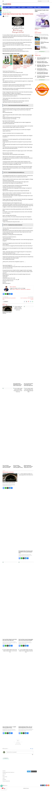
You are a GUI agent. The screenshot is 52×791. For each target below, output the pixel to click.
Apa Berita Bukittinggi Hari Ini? (45, 43)
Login (32, 748)
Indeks (4, 778)
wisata (19, 7)
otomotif (23, 7)
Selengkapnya (41, 51)
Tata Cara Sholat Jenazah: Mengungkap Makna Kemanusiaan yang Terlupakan (7, 466)
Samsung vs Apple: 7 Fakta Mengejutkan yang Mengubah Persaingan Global (42, 62)
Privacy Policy (5, 776)
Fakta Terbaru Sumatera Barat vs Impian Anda (44, 47)
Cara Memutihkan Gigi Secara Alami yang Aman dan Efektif (42, 73)
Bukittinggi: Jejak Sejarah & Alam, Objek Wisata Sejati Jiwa (43, 66)
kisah (5, 12)
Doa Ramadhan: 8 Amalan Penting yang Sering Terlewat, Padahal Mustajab (42, 69)
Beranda (4, 7)
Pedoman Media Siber (6, 781)
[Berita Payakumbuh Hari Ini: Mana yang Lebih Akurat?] (37, 38)
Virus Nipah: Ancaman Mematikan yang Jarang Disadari (43, 77)
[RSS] (48, 785)
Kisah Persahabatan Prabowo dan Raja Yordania (26, 298)
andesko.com (18, 289)
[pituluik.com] (7, 4)
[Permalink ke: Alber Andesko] (3, 16)
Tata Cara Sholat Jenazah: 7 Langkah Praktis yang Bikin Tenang (18, 466)
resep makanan (30, 7)
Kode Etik (4, 773)
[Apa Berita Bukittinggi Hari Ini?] (37, 43)
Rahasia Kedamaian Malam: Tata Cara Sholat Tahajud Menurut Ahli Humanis (28, 466)
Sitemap (39, 7)
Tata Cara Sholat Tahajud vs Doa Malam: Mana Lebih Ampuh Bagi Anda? (28, 384)
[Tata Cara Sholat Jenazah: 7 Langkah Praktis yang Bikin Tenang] (18, 426)
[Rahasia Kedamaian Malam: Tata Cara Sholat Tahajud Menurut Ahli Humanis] (28, 426)
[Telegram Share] (30, 301)
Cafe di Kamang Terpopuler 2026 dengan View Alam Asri (43, 58)
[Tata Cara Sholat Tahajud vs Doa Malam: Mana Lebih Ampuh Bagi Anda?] (28, 344)
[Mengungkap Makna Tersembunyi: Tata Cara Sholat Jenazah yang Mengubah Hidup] (18, 344)
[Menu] (3, 1)
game (9, 7)
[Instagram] (47, 785)
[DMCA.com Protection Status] (32, 771)
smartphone (13, 7)
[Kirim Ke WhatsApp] (32, 301)
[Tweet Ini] (26, 301)
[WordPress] (45, 785)
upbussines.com (23, 289)
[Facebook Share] (24, 301)
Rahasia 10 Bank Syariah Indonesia (7, 313)
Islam (3, 12)
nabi (7, 12)
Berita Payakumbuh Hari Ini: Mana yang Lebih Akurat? (44, 38)
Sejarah (9, 12)
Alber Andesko (7, 15)
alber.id (14, 289)
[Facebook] (41, 785)
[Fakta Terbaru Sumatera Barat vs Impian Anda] (37, 48)
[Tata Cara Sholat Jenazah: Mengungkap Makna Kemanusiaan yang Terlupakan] (7, 426)
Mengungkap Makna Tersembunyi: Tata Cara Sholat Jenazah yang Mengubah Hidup (17, 384)
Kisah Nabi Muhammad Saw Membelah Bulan (9, 298)
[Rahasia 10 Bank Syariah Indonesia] (7, 308)
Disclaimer (4, 779)
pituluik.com (28, 289)
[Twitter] (43, 785)
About (35, 7)
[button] (48, 1)
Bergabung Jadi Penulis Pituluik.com (8, 772)
